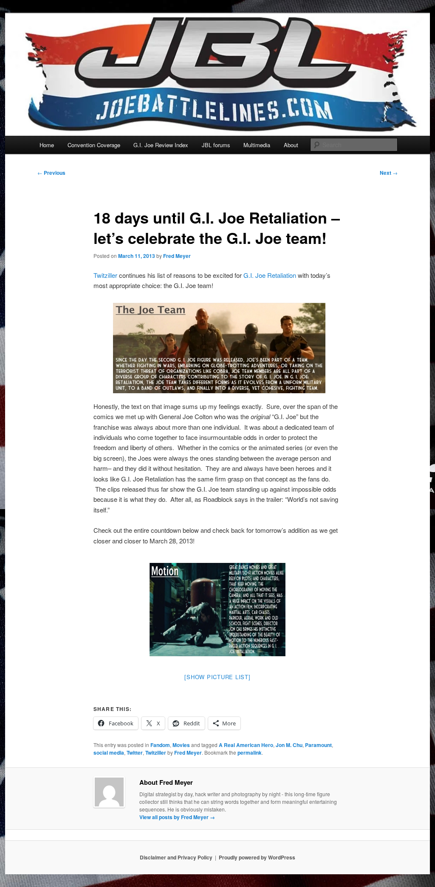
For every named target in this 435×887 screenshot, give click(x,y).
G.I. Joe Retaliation (269, 275)
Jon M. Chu (289, 745)
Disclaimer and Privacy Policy (176, 857)
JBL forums (216, 145)
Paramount (318, 745)
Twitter (135, 752)
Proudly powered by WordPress (257, 857)
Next (389, 172)
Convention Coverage (94, 145)
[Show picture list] (217, 677)
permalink (249, 752)
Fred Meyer (177, 256)
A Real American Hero (246, 745)
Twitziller (105, 275)
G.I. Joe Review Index (160, 145)
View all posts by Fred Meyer (177, 817)
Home (47, 145)
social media (108, 752)
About (291, 145)
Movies (181, 745)
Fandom (160, 745)
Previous (51, 172)
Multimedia (256, 145)
